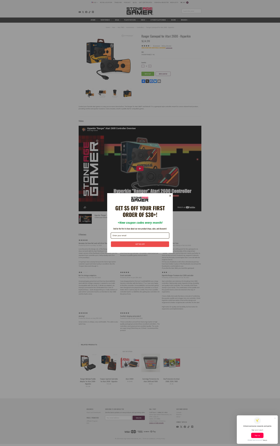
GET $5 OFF (140, 244)
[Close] (170, 195)
